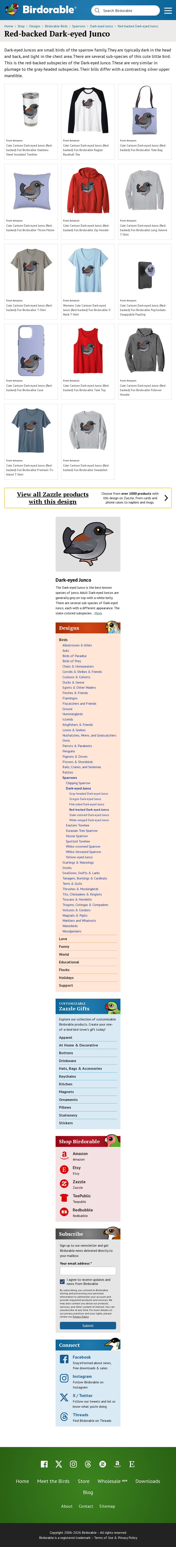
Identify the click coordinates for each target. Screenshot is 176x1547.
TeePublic (82, 1196)
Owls (66, 740)
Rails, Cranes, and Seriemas (81, 767)
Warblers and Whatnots (79, 920)
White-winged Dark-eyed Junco (89, 820)
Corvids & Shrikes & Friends (82, 671)
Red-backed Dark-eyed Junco (138, 26)
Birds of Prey (71, 661)
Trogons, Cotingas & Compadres (85, 905)
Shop (22, 26)
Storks (67, 868)
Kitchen (65, 1084)
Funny (64, 946)
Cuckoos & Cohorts (76, 677)
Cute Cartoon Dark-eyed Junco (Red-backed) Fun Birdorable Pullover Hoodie (143, 390)
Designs (35, 26)
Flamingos (69, 698)
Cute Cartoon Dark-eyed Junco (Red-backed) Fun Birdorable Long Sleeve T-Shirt (143, 230)
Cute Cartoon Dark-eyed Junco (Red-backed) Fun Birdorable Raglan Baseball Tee (86, 150)
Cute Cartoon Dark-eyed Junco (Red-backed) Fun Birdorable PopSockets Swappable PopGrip (143, 310)
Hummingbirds (72, 714)
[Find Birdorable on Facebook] (44, 1464)
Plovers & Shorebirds (77, 762)
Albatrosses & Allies (77, 645)
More (98, 613)
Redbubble (83, 1210)
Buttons (66, 1052)
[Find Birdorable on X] (58, 1464)
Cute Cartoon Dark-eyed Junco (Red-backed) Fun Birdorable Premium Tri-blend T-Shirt (30, 470)
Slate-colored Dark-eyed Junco (89, 815)
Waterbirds (70, 926)
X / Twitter (83, 1395)
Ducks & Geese (73, 682)
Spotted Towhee (78, 841)
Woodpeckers (71, 931)
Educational (69, 962)
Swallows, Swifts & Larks (81, 873)
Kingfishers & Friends (77, 724)
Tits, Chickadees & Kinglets (82, 894)
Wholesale (112, 1481)
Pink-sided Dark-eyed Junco (86, 804)
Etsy (77, 1167)
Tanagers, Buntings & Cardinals (84, 878)
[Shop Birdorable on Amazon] (117, 1464)
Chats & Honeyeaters (78, 666)
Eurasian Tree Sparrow (82, 830)
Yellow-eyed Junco (79, 857)
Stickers (66, 1122)
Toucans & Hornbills (77, 899)
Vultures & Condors (76, 910)
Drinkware (67, 1060)
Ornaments (68, 1099)
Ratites (67, 772)
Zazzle (79, 1181)
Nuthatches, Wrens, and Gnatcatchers (89, 735)
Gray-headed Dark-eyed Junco (88, 794)
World (64, 954)
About (67, 1506)
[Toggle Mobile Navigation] (168, 11)
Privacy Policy (81, 1316)
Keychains (67, 1076)
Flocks (64, 969)
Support (66, 985)
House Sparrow (77, 836)
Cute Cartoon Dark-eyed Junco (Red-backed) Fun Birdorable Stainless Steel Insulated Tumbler (29, 150)
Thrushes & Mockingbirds (80, 889)
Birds (63, 639)
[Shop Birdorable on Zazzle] (102, 1464)
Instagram (82, 1376)
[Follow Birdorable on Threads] (88, 1464)
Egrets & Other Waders (79, 687)
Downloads (147, 1481)
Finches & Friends (75, 693)
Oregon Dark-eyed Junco (85, 799)
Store (84, 1481)
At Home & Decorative (78, 1045)
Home (9, 26)
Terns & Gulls (72, 883)
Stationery (68, 1115)
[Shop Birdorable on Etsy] (131, 1464)
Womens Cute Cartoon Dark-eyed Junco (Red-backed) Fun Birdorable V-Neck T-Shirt (87, 310)
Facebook (82, 1357)
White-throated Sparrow (83, 852)
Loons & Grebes (74, 730)
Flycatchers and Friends (79, 703)
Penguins (68, 751)
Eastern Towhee (77, 825)
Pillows (65, 1107)
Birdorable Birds (56, 26)
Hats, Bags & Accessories (80, 1068)
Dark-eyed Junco (102, 26)
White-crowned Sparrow (83, 846)
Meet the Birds (53, 1481)
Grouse (67, 709)
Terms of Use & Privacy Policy (115, 1537)
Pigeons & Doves (75, 756)
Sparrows (79, 26)
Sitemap (107, 1506)
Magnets (66, 1091)
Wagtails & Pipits (75, 915)
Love (63, 938)
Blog (88, 1492)
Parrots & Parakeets (77, 746)
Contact (86, 1506)
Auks (65, 650)
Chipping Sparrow (78, 783)
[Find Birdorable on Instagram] (73, 1464)
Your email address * (76, 1263)
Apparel (65, 1037)
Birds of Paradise (74, 656)
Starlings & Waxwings (78, 862)
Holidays (66, 977)
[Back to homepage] (50, 9)
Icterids (67, 719)
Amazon (18, 140)
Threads (80, 1415)
